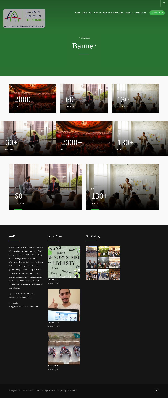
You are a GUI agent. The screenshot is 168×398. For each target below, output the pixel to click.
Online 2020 (53, 323)
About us (87, 13)
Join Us (97, 13)
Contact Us (157, 13)
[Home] (24, 18)
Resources (140, 13)
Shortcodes (85, 38)
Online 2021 (53, 280)
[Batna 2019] (64, 348)
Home (77, 13)
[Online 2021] (64, 262)
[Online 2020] (64, 305)
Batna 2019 (53, 366)
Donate (129, 13)
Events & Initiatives (113, 13)
